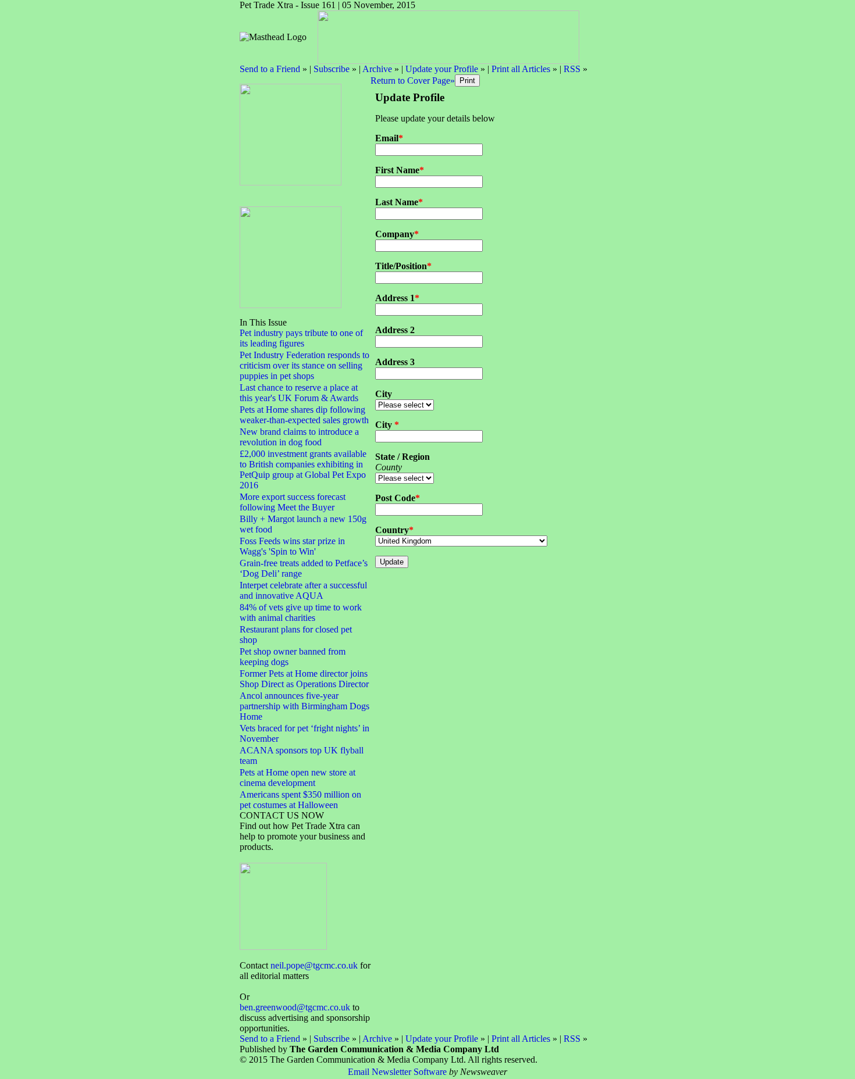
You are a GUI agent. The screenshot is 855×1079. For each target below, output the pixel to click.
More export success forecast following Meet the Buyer (292, 502)
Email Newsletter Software (397, 1072)
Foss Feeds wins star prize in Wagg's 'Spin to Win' (292, 546)
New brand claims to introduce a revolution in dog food (299, 437)
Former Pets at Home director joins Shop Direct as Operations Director (304, 679)
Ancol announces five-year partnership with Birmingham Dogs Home (304, 706)
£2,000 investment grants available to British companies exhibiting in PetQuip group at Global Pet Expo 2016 (303, 469)
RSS (572, 69)
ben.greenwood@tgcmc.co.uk (295, 1007)
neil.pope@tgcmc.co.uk (314, 965)
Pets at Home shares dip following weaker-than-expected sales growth (304, 415)
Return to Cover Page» (412, 80)
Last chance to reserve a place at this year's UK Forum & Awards (299, 393)
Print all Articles (520, 69)
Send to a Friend (270, 69)
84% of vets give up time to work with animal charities (301, 612)
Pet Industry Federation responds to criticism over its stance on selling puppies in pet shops (304, 365)
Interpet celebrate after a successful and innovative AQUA (303, 590)
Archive (377, 69)
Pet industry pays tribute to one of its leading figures (301, 338)
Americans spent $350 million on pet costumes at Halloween (300, 799)
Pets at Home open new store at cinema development (297, 777)
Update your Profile (441, 69)
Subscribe (332, 69)
